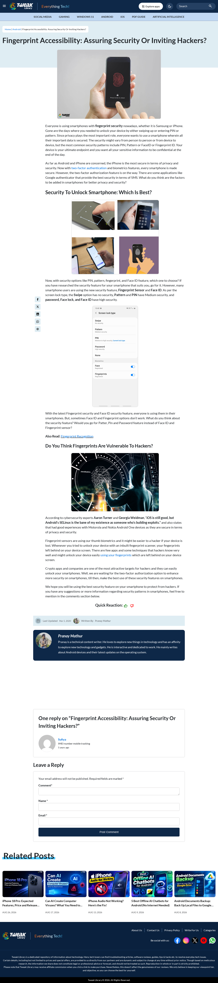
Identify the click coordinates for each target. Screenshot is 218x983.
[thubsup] (125, 606)
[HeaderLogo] (23, 6)
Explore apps (153, 6)
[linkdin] (38, 314)
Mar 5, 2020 (65, 621)
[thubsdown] (132, 606)
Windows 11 (85, 16)
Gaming (64, 16)
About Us (137, 930)
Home (8, 29)
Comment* (45, 785)
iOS (122, 16)
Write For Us (192, 930)
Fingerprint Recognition (77, 436)
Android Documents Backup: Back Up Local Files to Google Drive (192, 905)
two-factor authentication (89, 168)
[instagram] (186, 940)
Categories (210, 930)
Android (107, 16)
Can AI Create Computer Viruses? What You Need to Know (62, 905)
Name (43, 801)
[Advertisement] (109, 686)
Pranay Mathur (103, 620)
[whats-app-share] (38, 322)
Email (42, 815)
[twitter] (38, 307)
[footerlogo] (16, 935)
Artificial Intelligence (168, 16)
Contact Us (153, 930)
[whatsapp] (212, 940)
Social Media (43, 16)
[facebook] (38, 299)
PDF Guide (138, 16)
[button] (169, 6)
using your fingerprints (116, 555)
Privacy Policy (172, 930)
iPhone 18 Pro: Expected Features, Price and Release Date (19, 905)
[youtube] (203, 940)
